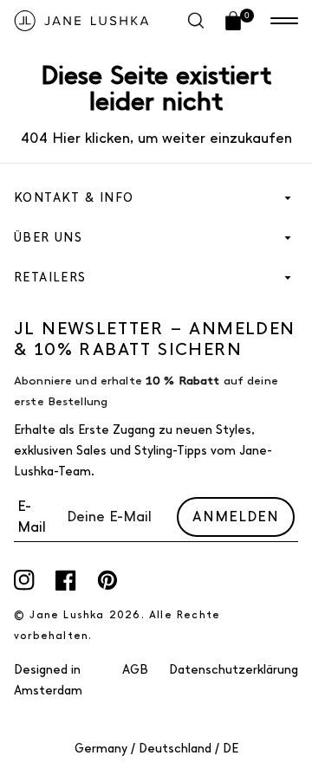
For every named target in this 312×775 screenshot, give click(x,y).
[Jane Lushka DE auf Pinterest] (107, 580)
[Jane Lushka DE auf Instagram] (24, 580)
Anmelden (235, 516)
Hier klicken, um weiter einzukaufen (170, 138)
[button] (284, 21)
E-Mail (31, 516)
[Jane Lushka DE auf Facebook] (65, 580)
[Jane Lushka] (81, 20)
